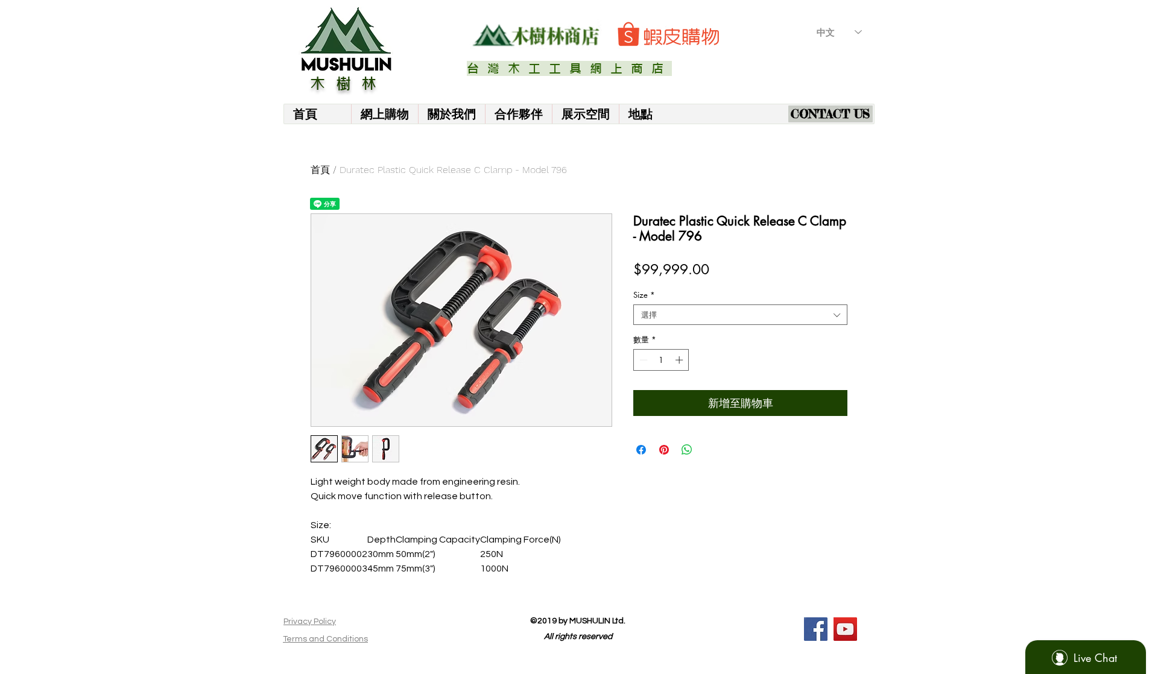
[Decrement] (642, 360)
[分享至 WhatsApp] (687, 450)
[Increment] (680, 360)
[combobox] (740, 314)
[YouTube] (845, 629)
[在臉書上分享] (641, 450)
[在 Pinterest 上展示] (664, 450)
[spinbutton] (661, 360)
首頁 (320, 169)
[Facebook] (815, 629)
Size (644, 295)
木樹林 (348, 83)
